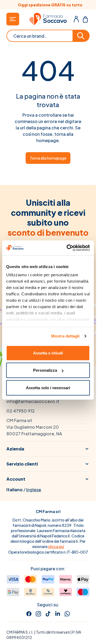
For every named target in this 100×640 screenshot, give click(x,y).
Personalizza (45, 370)
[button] (48, 448)
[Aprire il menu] (12, 19)
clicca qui (56, 546)
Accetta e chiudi (48, 352)
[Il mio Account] (76, 19)
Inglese (33, 489)
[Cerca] (81, 36)
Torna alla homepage (48, 158)
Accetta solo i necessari (48, 387)
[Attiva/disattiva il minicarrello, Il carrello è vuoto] (85, 19)
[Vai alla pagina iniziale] (48, 19)
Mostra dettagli (65, 336)
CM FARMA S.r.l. (20, 632)
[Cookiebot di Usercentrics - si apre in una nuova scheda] (68, 247)
